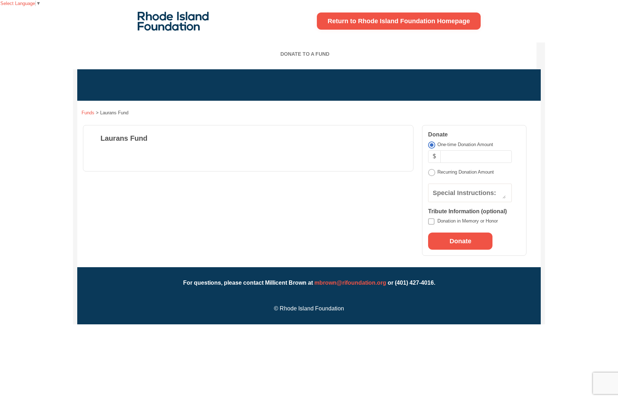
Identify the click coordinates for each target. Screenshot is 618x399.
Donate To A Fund (304, 54)
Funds (88, 112)
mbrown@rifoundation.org (350, 283)
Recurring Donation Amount (465, 172)
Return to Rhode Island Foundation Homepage (399, 21)
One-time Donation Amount (465, 144)
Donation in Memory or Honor (467, 221)
